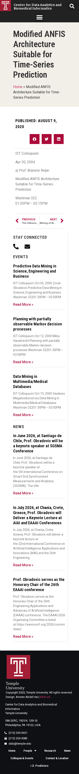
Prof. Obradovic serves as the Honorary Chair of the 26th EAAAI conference (39, 584)
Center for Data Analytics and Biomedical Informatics (38, 6)
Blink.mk (45, 697)
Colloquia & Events (22, 758)
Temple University (15, 685)
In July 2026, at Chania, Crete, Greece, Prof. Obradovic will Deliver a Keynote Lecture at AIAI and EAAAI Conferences (38, 515)
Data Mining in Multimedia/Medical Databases (30, 381)
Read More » (23, 304)
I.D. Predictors (39, 765)
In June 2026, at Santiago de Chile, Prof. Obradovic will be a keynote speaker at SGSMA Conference (38, 443)
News (67, 750)
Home (17, 87)
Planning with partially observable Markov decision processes (37, 324)
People (27, 750)
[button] (40, 17)
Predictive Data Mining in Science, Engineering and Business (34, 271)
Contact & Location (57, 758)
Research (50, 750)
